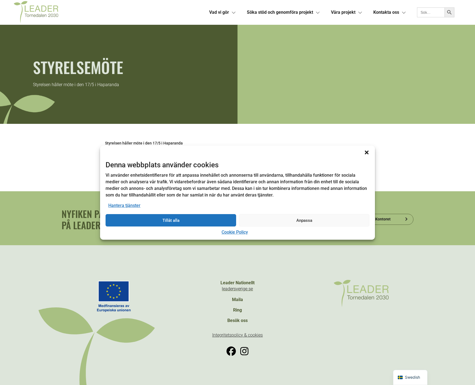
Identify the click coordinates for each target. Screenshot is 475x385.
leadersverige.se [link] (237, 288)
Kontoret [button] (383, 219)
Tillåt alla (170, 220)
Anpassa (304, 220)
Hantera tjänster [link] (124, 205)
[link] (108, 12)
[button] (366, 152)
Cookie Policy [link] (235, 232)
